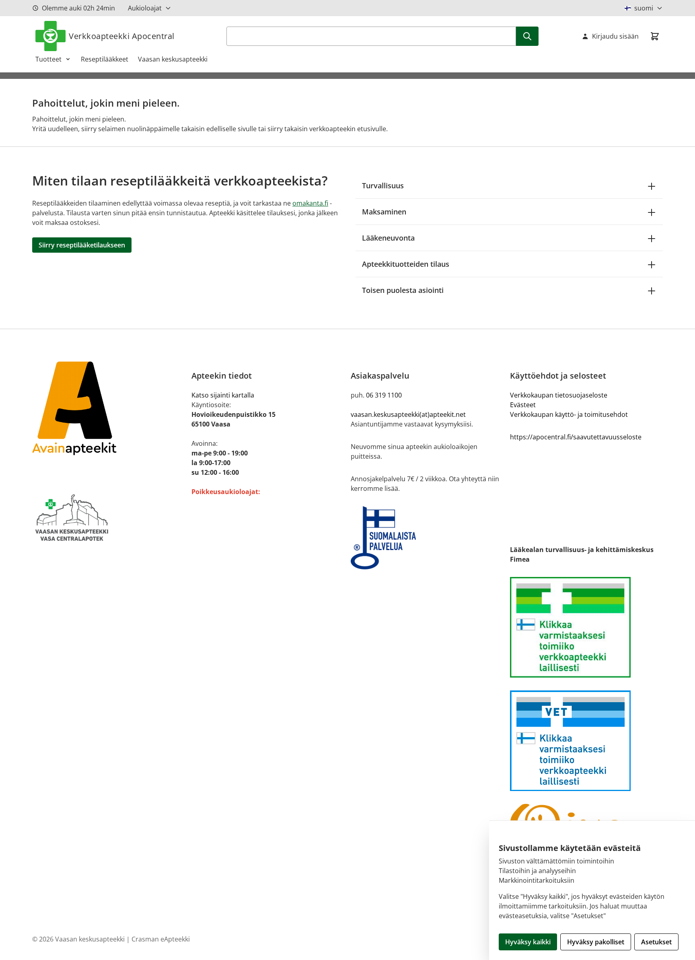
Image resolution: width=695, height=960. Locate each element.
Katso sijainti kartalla (222, 395)
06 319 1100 (384, 395)
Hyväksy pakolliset (595, 941)
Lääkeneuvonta (388, 238)
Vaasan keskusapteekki (173, 59)
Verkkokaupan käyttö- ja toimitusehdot (569, 414)
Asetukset (656, 941)
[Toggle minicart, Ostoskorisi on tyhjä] (654, 36)
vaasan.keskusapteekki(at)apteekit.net (408, 414)
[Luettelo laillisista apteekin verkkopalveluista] (586, 627)
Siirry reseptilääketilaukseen (82, 245)
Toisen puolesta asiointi (403, 290)
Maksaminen (384, 211)
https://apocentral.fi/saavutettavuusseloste (576, 437)
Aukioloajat (145, 8)
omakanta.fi (310, 203)
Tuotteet (48, 59)
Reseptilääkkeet (104, 59)
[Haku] (527, 36)
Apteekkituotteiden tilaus (405, 264)
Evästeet (523, 404)
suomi (643, 8)
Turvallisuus (383, 185)
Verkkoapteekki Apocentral (122, 36)
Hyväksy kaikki (528, 941)
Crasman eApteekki (161, 939)
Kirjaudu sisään (615, 36)
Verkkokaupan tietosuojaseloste (558, 395)
